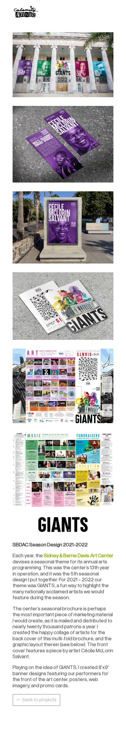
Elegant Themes (55, 724)
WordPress (92, 724)
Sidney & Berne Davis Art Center (78, 555)
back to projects (40, 699)
